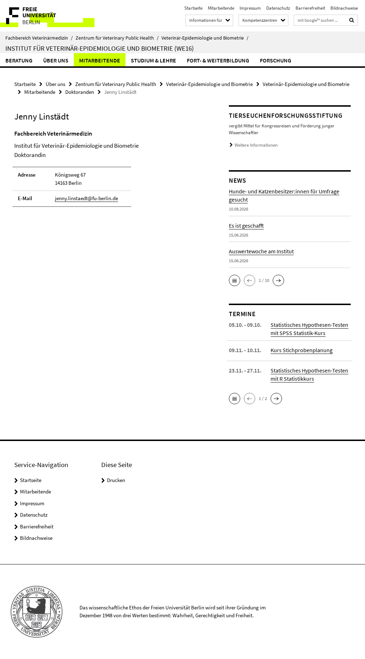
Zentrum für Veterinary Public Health (117, 37)
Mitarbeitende (221, 8)
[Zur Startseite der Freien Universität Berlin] (47, 15)
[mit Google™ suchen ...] (352, 20)
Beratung (18, 60)
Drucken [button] (116, 480)
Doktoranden (79, 91)
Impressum (250, 8)
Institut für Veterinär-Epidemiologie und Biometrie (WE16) (99, 48)
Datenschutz (278, 8)
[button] (234, 280)
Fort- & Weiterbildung (218, 60)
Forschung (275, 60)
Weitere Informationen (256, 145)
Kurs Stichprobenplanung (302, 350)
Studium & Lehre (153, 60)
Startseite (193, 8)
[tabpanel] (110, 171)
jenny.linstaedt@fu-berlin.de (86, 198)
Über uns (55, 60)
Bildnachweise (344, 8)
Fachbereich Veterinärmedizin (39, 37)
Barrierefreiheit (310, 8)
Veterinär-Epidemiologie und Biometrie (204, 37)
